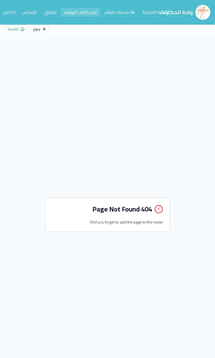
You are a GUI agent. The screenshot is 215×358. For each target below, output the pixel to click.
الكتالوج (9, 12)
